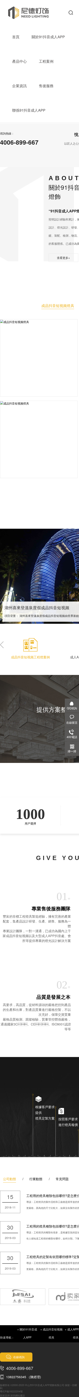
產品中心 (19, 61)
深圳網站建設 (17, 1395)
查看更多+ (63, 258)
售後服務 (46, 85)
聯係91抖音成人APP (28, 110)
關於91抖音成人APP (48, 36)
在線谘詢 (19, 1357)
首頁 (15, 36)
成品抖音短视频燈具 (57, 305)
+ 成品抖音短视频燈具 (51, 1333)
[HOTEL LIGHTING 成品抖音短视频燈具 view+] (38, 321)
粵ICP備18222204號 (11, 1391)
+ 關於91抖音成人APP (27, 1333)
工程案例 (46, 61)
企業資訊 (19, 85)
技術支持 (5, 1395)
